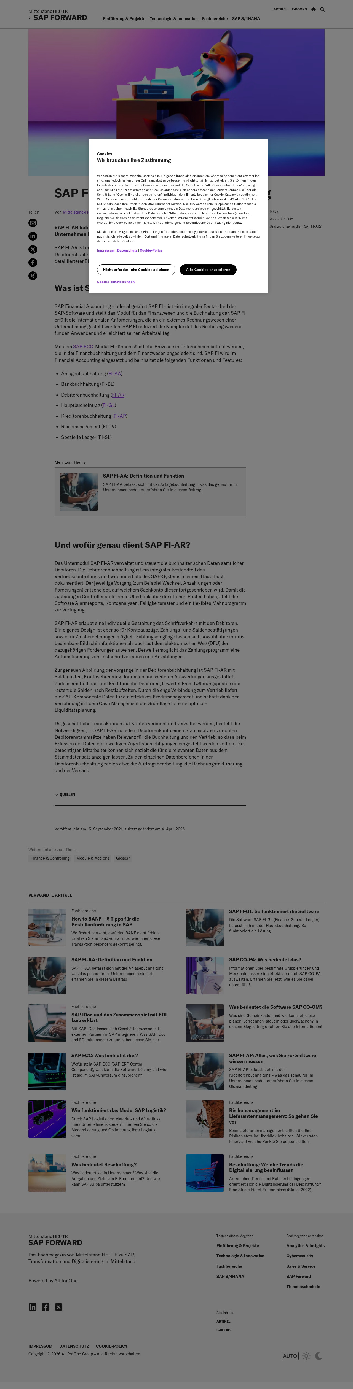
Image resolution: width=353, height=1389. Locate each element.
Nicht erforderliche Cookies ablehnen (136, 270)
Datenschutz (127, 250)
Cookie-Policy (151, 250)
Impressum (106, 250)
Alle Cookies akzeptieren (208, 270)
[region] (178, 216)
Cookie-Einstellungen (116, 282)
